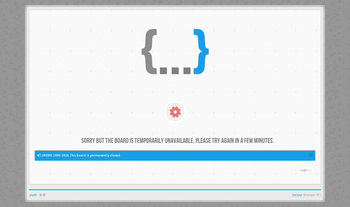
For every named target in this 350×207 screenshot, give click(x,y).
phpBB (33, 195)
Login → (306, 170)
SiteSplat (297, 195)
